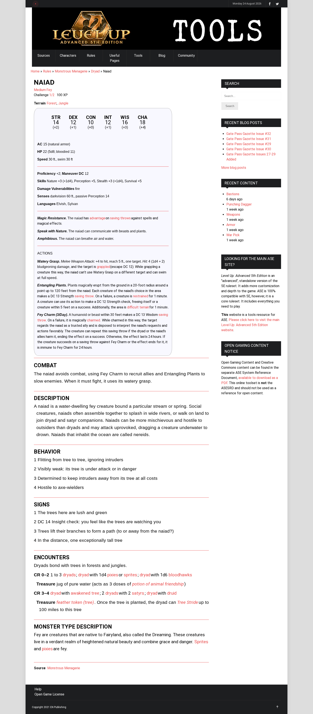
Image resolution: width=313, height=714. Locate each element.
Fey (49, 90)
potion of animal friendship (158, 584)
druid (172, 593)
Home (35, 71)
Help (38, 689)
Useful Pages (114, 58)
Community (186, 55)
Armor (230, 225)
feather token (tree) (75, 602)
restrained (140, 296)
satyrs (138, 593)
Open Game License (49, 694)
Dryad (95, 71)
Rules (91, 55)
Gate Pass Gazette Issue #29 (248, 144)
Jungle (63, 103)
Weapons (233, 214)
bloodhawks (180, 574)
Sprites (201, 641)
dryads (69, 574)
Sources (43, 55)
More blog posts (233, 168)
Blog (161, 55)
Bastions (232, 194)
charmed (93, 320)
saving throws (120, 218)
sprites (130, 574)
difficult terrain (138, 307)
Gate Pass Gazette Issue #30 (248, 149)
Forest (52, 103)
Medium (40, 90)
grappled (103, 267)
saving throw (84, 296)
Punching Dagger (239, 204)
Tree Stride (187, 602)
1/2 (52, 95)
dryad (83, 574)
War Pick (233, 235)
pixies (112, 574)
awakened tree (85, 593)
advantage (97, 218)
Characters (68, 55)
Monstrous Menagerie (71, 71)
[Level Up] (156, 28)
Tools (138, 55)
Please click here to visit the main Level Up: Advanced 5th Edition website (250, 325)
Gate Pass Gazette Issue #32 (248, 134)
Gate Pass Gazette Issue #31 (248, 139)
